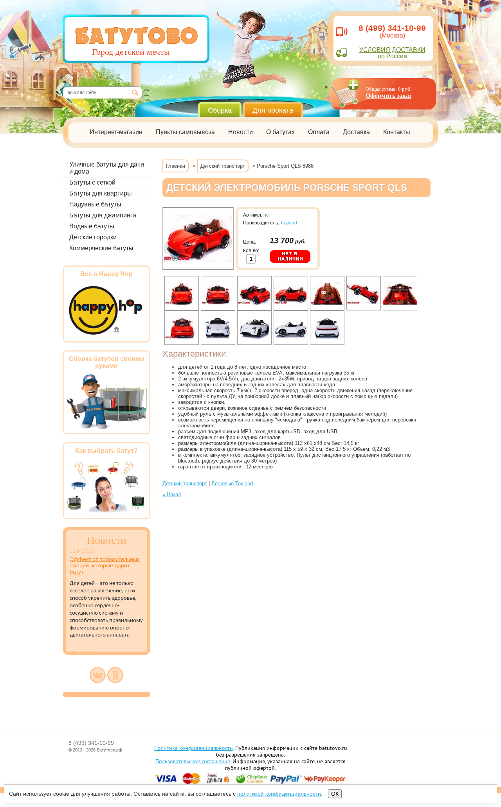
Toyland (288, 223)
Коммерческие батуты (101, 248)
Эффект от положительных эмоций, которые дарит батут (105, 565)
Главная (175, 166)
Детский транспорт (222, 166)
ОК (335, 794)
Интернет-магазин (116, 132)
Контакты (396, 132)
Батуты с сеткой (92, 182)
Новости (240, 132)
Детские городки (93, 237)
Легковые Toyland (232, 483)
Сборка (220, 110)
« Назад (171, 494)
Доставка (356, 132)
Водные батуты (91, 226)
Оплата (319, 132)
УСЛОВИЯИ (392, 50)
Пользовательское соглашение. (193, 762)
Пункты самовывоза (185, 132)
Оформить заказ (388, 95)
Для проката (272, 110)
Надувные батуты (95, 204)
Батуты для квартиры (100, 193)
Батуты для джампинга (102, 215)
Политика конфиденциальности (193, 748)
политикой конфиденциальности (279, 794)
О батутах (280, 132)
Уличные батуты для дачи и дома (106, 168)
